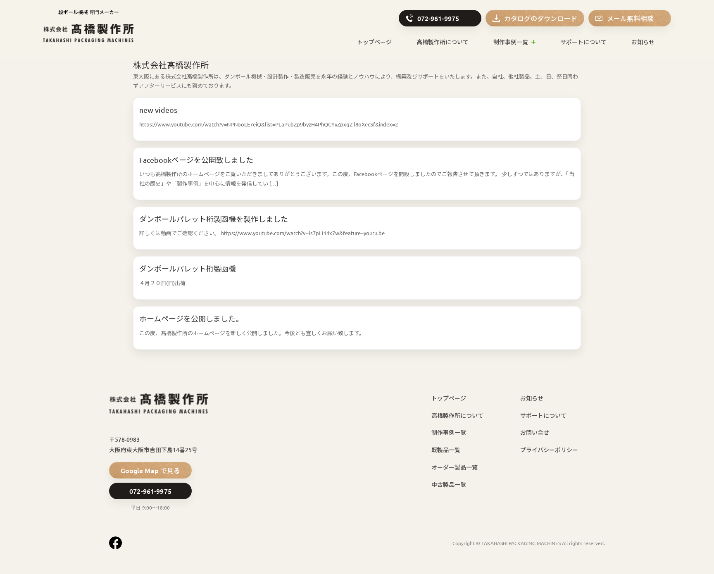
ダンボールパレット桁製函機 (187, 268)
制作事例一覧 (510, 42)
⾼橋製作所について (442, 42)
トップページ (374, 42)
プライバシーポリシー (549, 450)
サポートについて (583, 42)
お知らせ (642, 42)
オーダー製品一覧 (454, 467)
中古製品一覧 (448, 484)
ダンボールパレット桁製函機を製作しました (213, 218)
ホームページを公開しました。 (191, 318)
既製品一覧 (445, 450)
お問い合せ (534, 432)
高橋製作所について (457, 415)
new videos (158, 109)
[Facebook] (115, 542)
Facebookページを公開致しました (196, 159)
